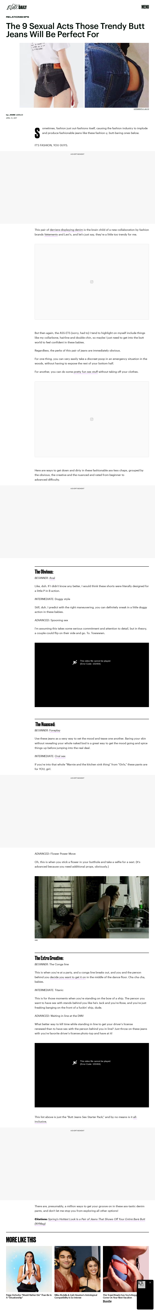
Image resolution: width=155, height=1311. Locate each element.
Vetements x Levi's (141, 109)
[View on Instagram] (91, 281)
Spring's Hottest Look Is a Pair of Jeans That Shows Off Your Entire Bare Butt (96, 1219)
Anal (52, 578)
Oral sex (60, 756)
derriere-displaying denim (66, 229)
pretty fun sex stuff (86, 371)
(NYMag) (40, 1223)
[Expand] (140, 1282)
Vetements (51, 234)
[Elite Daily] (16, 7)
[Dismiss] (150, 1282)
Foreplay (54, 730)
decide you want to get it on (68, 977)
